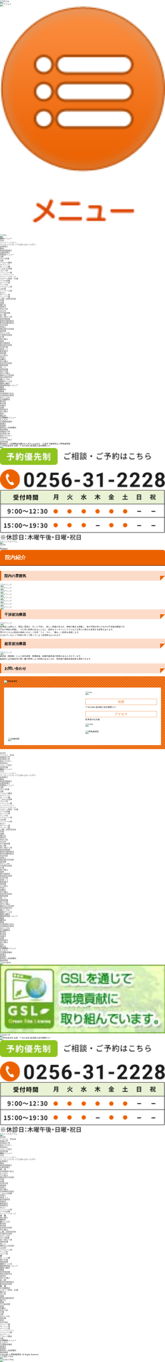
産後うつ (4, 349)
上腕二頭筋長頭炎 (8, 299)
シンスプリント (7, 275)
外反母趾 (4, 325)
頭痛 (2, 407)
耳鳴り (3, 357)
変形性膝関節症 (7, 323)
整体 (2, 248)
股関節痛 (4, 365)
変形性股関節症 (7, 321)
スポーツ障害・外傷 (9, 279)
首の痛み (4, 411)
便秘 (2, 303)
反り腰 (3, 315)
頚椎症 (3, 405)
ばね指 (3, 289)
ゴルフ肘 (4, 271)
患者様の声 (5, 434)
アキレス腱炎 (6, 262)
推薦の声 (4, 1141)
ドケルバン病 (6, 287)
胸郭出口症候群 (7, 375)
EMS (2, 240)
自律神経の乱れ (7, 393)
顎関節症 (4, 409)
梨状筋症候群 (6, 345)
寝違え (3, 327)
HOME (3, 545)
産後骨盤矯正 (6, 250)
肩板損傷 (4, 369)
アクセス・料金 (7, 755)
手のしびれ (5, 333)
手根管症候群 (6, 335)
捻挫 (2, 341)
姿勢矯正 (4, 246)
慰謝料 (3, 425)
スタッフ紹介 (6, 440)
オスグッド (5, 264)
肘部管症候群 (6, 363)
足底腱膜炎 (5, 399)
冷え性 (3, 311)
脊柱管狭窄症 (6, 377)
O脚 (1, 256)
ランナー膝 (5, 297)
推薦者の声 (5, 432)
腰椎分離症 (5, 383)
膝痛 (2, 391)
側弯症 (3, 307)
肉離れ (3, 359)
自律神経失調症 (7, 395)
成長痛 (3, 331)
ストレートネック (8, 277)
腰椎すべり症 (6, 381)
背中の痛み (5, 373)
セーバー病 (5, 283)
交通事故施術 (6, 421)
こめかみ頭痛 (6, 268)
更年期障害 (5, 343)
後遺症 (3, 423)
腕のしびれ (5, 379)
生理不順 (4, 347)
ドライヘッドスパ (8, 242)
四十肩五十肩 (6, 317)
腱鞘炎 (3, 389)
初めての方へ (6, 436)
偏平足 (3, 305)
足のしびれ (5, 397)
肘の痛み (4, 361)
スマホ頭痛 (5, 281)
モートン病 (5, 295)
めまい (3, 293)
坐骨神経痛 (5, 319)
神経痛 (3, 353)
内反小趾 (4, 309)
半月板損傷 (5, 313)
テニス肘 (4, 285)
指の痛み (4, 339)
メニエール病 (6, 291)
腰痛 (2, 387)
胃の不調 (4, 371)
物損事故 (4, 430)
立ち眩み (4, 355)
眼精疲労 (4, 351)
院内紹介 (4, 438)
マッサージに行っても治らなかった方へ (18, 244)
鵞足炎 (3, 415)
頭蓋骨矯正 (5, 252)
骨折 (2, 413)
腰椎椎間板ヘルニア (9, 385)
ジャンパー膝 (6, 273)
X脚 (1, 260)
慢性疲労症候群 (7, 329)
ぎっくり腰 (5, 266)
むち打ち (4, 419)
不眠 (2, 301)
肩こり (3, 367)
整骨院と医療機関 (8, 427)
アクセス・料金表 (8, 1139)
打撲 (2, 337)
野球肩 (3, 403)
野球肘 (3, 401)
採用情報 (4, 442)
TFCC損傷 (4, 258)
